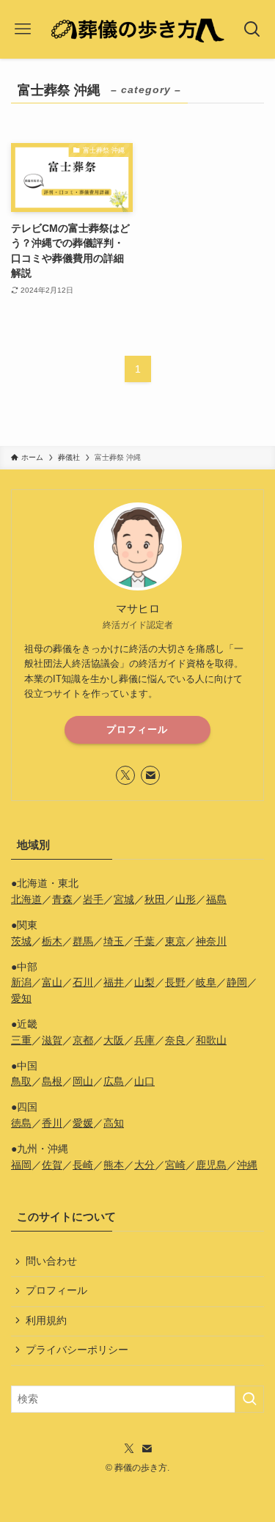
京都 (83, 1040)
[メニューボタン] (22, 29)
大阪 (113, 1040)
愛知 (21, 998)
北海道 (26, 899)
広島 (113, 1081)
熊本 (113, 1165)
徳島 (21, 1123)
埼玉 (113, 941)
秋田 (154, 899)
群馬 (83, 941)
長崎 (83, 1165)
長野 (175, 982)
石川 (83, 982)
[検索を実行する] (249, 1399)
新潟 (21, 982)
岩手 (93, 899)
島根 (52, 1081)
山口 (144, 1081)
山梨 (144, 982)
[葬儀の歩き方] (137, 29)
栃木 (52, 941)
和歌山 (211, 1040)
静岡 (237, 982)
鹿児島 (211, 1165)
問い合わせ (51, 1261)
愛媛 (83, 1123)
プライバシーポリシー (77, 1349)
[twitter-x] (125, 775)
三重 (21, 1040)
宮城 (124, 899)
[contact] (150, 775)
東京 (175, 941)
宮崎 (175, 1165)
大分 (144, 1165)
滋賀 (52, 1040)
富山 (52, 982)
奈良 (175, 1040)
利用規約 (46, 1320)
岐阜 (206, 982)
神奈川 (211, 941)
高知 (113, 1123)
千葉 (144, 941)
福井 (113, 982)
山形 (185, 899)
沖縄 (247, 1165)
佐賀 (52, 1165)
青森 (62, 899)
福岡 (21, 1165)
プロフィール (137, 729)
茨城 (21, 941)
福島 (216, 899)
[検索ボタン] (252, 29)
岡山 (83, 1081)
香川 (52, 1123)
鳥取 (21, 1081)
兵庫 (144, 1040)
